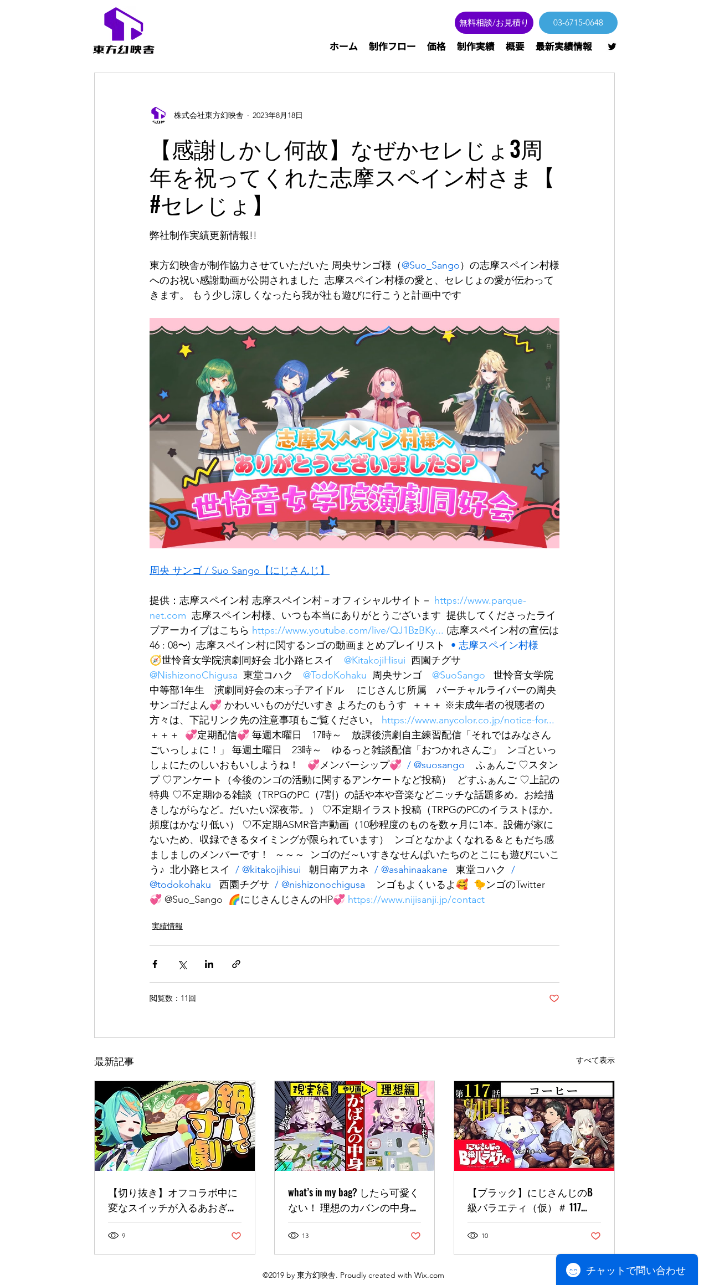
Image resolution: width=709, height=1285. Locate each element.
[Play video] (354, 433)
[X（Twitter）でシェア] (182, 964)
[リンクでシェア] (236, 964)
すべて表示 (595, 1060)
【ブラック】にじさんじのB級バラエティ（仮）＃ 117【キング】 (530, 1200)
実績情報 (167, 926)
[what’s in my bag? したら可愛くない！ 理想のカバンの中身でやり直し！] (355, 1126)
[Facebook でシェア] (155, 964)
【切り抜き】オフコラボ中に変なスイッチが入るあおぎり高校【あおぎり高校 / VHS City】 (173, 1200)
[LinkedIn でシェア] (209, 964)
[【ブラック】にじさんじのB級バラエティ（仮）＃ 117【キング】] (534, 1126)
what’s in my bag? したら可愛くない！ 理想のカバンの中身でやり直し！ (354, 1200)
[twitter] (612, 46)
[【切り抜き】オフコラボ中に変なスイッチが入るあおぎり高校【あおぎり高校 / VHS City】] (175, 1126)
